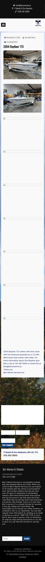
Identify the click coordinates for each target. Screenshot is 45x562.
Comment (6, 403)
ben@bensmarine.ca (23, 5)
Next (38, 383)
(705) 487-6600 (23, 11)
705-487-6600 (10, 455)
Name (4, 428)
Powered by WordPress (22, 549)
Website (4, 436)
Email (19, 428)
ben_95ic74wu (30, 37)
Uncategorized (12, 42)
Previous (8, 383)
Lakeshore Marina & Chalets (12, 474)
